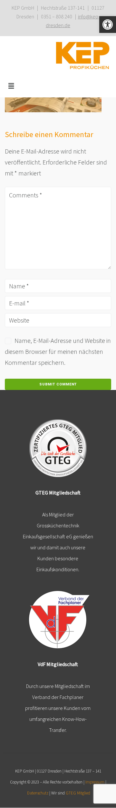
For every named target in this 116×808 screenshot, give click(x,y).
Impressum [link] (94, 782)
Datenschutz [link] (37, 793)
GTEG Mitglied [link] (78, 793)
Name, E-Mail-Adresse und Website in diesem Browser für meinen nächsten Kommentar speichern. (58, 351)
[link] (107, 24)
